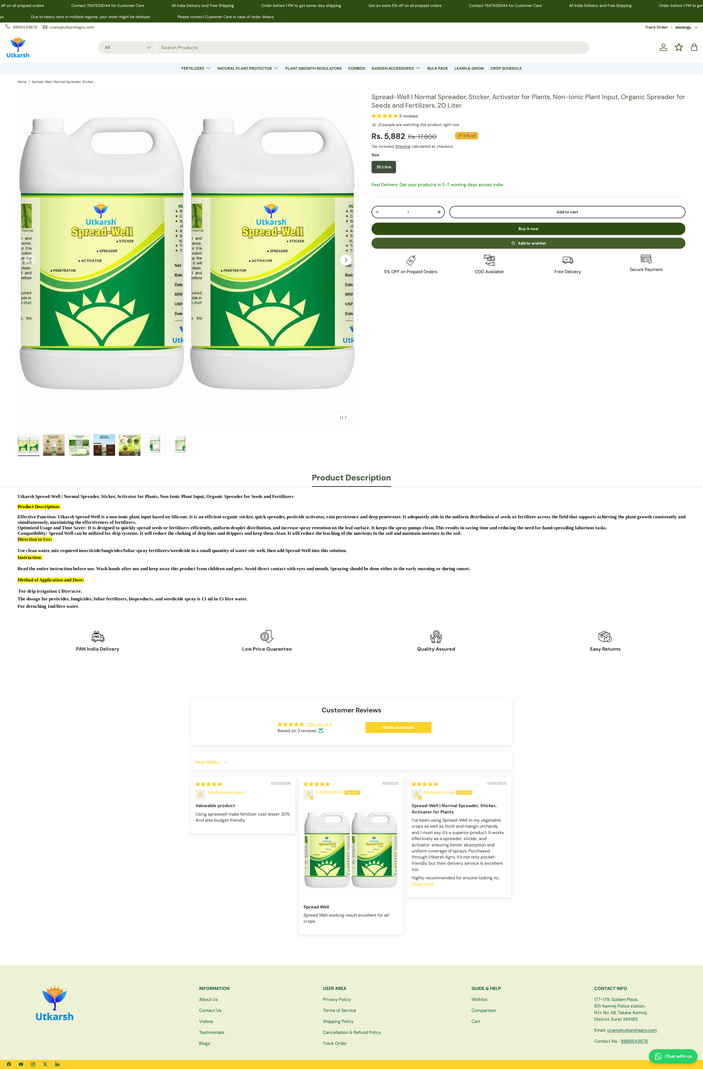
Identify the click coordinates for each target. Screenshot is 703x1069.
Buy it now (528, 228)
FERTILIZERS (193, 68)
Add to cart (567, 211)
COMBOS (356, 68)
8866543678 (634, 1041)
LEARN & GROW (469, 68)
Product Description (351, 477)
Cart (476, 1021)
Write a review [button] (398, 727)
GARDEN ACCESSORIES (393, 68)
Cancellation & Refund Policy (352, 1032)
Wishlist (479, 999)
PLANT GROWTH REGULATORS (313, 68)
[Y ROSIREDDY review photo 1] (350, 851)
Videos (206, 1021)
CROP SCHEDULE (506, 68)
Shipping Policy (338, 1021)
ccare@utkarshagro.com (632, 1030)
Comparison (484, 1010)
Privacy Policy (337, 999)
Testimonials (211, 1032)
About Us (208, 999)
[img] (209, 784)
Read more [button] (423, 884)
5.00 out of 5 (319, 724)
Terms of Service (339, 1010)
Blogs (204, 1043)
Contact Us (210, 1010)
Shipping (403, 146)
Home (22, 82)
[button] (694, 47)
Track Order (656, 27)
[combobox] (343, 47)
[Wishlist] (679, 47)
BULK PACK (437, 68)
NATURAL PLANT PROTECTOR (244, 68)
